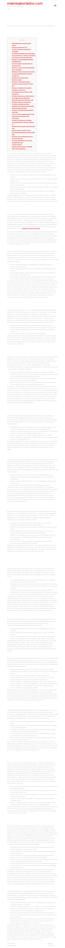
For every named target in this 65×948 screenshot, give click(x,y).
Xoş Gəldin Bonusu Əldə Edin (21, 98)
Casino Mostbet (17, 144)
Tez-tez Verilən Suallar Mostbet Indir (23, 114)
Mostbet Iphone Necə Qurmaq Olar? (23, 106)
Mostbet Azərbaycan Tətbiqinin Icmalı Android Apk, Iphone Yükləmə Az (23, 122)
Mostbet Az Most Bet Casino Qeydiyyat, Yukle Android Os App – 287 (23, 84)
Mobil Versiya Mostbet (19, 149)
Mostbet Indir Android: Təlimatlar (22, 146)
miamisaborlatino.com (25, 3)
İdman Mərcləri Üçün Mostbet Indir (22, 100)
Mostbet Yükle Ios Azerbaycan (21, 102)
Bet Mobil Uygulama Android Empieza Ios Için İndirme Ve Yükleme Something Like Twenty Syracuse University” (23, 55)
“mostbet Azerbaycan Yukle (20, 104)
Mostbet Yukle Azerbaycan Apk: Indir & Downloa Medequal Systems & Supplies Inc (23, 74)
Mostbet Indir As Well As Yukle (21, 130)
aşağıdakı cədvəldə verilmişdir (31, 228)
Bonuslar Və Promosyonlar (20, 78)
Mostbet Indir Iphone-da (19, 47)
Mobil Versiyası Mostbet (19, 108)
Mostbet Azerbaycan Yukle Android (23, 96)
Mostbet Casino (17, 80)
